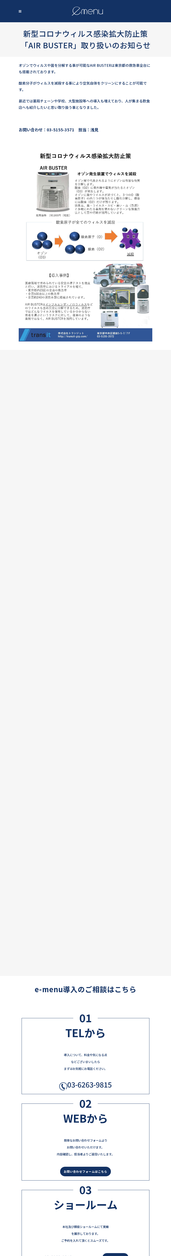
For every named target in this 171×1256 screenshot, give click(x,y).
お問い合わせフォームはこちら (85, 1171)
